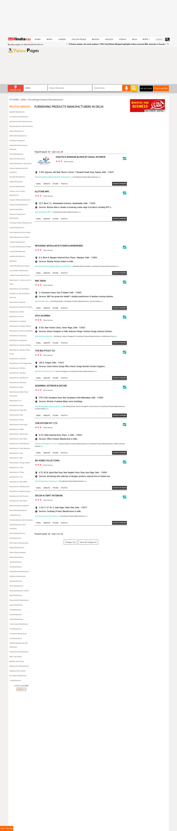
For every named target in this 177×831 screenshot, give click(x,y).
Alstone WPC (42, 191)
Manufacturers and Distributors (19, 289)
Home (38, 39)
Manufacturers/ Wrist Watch (18, 501)
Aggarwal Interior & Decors (51, 385)
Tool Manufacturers (15, 629)
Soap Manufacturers (15, 581)
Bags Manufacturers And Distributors (21, 126)
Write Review (68, 161)
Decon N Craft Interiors (49, 495)
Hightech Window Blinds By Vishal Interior (80, 157)
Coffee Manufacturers (16, 182)
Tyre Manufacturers (15, 638)
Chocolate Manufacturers (17, 177)
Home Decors (94, 406)
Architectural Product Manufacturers (20, 121)
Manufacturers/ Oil (15, 401)
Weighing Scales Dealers (17, 671)
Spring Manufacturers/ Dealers (19, 591)
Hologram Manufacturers (17, 242)
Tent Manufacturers (15, 615)
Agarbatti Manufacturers (17, 112)
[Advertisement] (88, 18)
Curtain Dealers (95, 301)
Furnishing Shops (57, 301)
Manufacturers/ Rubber (16, 429)
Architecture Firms (108, 336)
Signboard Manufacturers (17, 576)
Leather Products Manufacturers (19, 275)
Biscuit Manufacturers (16, 154)
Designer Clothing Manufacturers (19, 200)
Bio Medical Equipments (17, 141)
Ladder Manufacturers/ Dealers (19, 266)
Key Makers (13, 261)
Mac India (40, 280)
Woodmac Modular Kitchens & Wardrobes (59, 245)
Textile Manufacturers (16, 619)
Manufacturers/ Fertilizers (17, 359)
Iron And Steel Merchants (17, 251)
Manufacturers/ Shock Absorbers (19, 448)
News (49, 39)
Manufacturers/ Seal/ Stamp (18, 439)
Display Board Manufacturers (18, 205)
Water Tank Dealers (15, 657)
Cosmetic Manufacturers (17, 186)
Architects (58, 336)
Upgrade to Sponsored (119, 183)
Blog (134, 39)
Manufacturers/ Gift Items (17, 368)
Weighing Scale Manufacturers (19, 666)
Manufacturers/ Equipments (18, 340)
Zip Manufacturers (15, 680)
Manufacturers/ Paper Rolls (18, 410)
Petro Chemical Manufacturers (19, 543)
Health (109, 39)
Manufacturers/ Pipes (16, 415)
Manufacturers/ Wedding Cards (19, 486)
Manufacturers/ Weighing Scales (19, 491)
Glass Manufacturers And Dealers (20, 232)
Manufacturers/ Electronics (18, 336)
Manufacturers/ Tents (16, 467)
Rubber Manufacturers (16, 557)
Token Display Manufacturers (18, 624)
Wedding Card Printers (16, 661)
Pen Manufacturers (15, 538)
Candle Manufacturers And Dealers (20, 163)
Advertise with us (35, 44)
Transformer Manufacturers (18, 634)
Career (62, 39)
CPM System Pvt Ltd (46, 423)
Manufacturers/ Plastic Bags (18, 424)
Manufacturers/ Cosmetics (17, 321)
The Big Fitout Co (45, 350)
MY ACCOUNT (146, 88)
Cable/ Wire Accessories (17, 159)
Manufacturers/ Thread (16, 472)
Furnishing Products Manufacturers (20, 223)
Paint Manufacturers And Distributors (21, 520)
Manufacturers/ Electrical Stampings (21, 331)
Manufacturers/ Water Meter (18, 482)
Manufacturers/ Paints (16, 405)
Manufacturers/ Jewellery (17, 373)
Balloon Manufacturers (16, 131)
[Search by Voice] (126, 88)
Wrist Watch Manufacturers (18, 676)
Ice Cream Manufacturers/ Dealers (20, 247)
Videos (122, 39)
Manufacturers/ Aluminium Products (20, 307)
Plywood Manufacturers (16, 548)
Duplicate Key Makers (16, 209)
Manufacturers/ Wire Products (19, 496)
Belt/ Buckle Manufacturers (18, 136)
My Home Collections (47, 460)
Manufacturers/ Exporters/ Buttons (20, 345)
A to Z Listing (21, 685)
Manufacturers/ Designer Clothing (20, 326)
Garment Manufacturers (16, 228)
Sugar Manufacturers (16, 605)
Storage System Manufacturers (19, 600)
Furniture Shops (64, 444)
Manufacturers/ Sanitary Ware (18, 434)
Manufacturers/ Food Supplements (20, 363)
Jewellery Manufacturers (17, 256)
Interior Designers (68, 336)
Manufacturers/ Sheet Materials (19, 444)
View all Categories (88, 542)
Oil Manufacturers (15, 515)
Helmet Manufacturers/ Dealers (19, 237)
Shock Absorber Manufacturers (19, 571)
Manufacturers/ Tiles (16, 477)
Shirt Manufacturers (15, 567)
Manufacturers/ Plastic (16, 420)
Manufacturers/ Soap (16, 453)
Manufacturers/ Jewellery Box (18, 378)
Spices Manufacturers (16, 586)
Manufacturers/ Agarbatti (17, 302)
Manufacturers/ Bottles (16, 312)
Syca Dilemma (42, 315)
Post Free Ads (161, 88)
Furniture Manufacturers (79, 444)
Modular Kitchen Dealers (82, 266)
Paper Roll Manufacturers (17, 533)
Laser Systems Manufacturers (18, 271)
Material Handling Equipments (19, 506)
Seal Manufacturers (15, 562)
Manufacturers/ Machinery (17, 382)
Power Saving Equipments (17, 552)
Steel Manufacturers (15, 595)
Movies (95, 39)
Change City (70, 542)
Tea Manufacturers (15, 610)
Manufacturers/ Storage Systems (19, 463)
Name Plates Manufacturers (18, 510)
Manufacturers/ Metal (16, 387)
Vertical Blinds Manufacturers (19, 652)
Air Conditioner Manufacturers (18, 117)
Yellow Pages (79, 39)
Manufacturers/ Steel (16, 458)
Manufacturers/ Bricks (16, 316)
